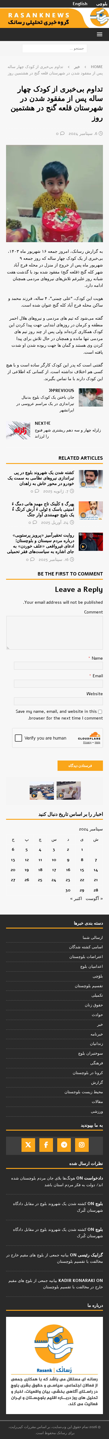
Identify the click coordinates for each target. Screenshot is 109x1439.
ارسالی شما (93, 937)
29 (82, 890)
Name (97, 658)
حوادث (97, 1015)
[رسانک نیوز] (54, 24)
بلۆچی (98, 976)
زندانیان (96, 1043)
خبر (100, 1024)
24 (53, 880)
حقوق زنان (94, 1005)
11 (40, 860)
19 (27, 870)
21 (96, 880)
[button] (100, 34)
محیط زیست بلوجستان (83, 1092)
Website (95, 694)
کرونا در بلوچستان (88, 1073)
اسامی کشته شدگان (86, 947)
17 (54, 870)
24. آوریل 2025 (54, 522)
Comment (93, 612)
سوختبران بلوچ (90, 1053)
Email (97, 676)
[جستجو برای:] (54, 48)
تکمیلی (97, 995)
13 (13, 860)
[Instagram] (82, 1145)
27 (13, 880)
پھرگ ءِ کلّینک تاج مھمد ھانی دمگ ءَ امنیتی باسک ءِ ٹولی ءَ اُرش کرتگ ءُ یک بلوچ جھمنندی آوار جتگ (43, 509)
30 (68, 890)
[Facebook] (46, 1145)
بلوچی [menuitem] (101, 4)
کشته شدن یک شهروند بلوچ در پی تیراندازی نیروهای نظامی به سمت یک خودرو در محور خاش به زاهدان (41, 478)
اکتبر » (76, 899)
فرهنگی (96, 1063)
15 (82, 870)
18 (40, 870)
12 (27, 860)
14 (96, 870)
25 (40, 880)
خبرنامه (97, 1034)
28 (96, 890)
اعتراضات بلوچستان (86, 957)
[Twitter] (28, 1145)
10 (54, 860)
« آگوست (94, 899)
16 (68, 870)
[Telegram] (64, 1145)
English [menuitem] (80, 4)
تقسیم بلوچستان (89, 986)
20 (13, 870)
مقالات (97, 1101)
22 (82, 880)
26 (27, 880)
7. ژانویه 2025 (55, 491)
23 (68, 880)
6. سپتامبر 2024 (83, 133)
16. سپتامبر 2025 (53, 559)
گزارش (97, 1082)
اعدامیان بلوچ (91, 966)
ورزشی (97, 1111)
